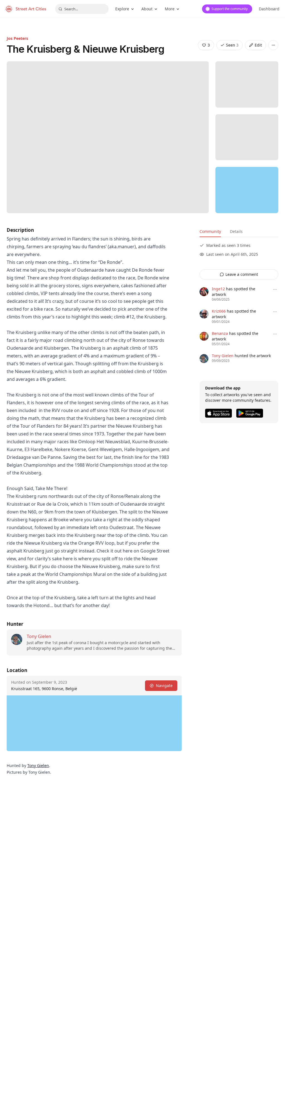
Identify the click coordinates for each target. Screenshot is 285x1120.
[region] (246, 190)
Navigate (164, 685)
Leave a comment (241, 274)
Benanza (220, 333)
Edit (258, 45)
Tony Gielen (39, 636)
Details (236, 231)
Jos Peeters (17, 38)
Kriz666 (219, 311)
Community (210, 231)
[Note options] (275, 289)
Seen (232, 45)
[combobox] (82, 9)
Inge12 (218, 288)
